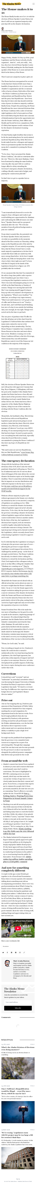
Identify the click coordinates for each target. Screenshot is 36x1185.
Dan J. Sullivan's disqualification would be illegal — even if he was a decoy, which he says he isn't (15, 1091)
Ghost (26, 1181)
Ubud (30, 1181)
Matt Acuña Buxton (7, 30)
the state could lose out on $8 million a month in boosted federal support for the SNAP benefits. (16, 488)
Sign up (18, 1179)
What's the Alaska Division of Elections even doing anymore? (17, 1048)
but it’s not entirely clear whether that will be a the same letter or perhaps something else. (17, 573)
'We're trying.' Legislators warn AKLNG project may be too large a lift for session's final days (17, 1135)
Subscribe (18, 1008)
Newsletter (6, 946)
